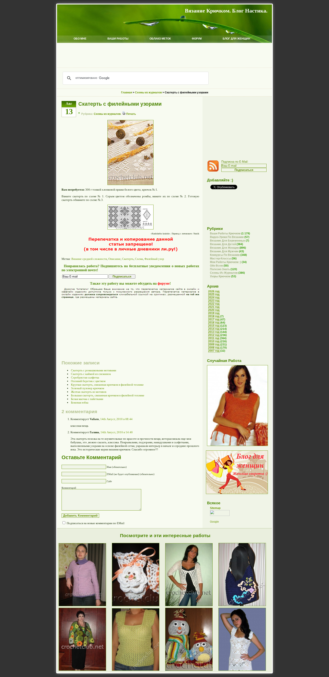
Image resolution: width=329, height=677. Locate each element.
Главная (126, 92)
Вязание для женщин (224, 247)
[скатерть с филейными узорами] (130, 184)
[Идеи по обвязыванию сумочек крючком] (245, 606)
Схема (139, 259)
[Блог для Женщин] (237, 493)
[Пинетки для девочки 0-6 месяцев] (138, 606)
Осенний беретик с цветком (88, 381)
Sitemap (215, 508)
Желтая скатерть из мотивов (88, 391)
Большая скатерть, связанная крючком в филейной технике (107, 395)
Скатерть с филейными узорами (120, 104)
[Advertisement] (164, 55)
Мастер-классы (220, 258)
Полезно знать (220, 269)
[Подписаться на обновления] (214, 170)
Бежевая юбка (79, 402)
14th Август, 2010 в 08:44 (116, 419)
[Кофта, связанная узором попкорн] (85, 606)
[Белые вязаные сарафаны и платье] (245, 670)
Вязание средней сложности (89, 259)
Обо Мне (80, 38)
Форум (197, 38)
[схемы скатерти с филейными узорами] (130, 228)
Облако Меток (160, 38)
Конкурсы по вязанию (225, 255)
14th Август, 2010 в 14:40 (116, 432)
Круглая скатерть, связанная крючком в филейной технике (107, 384)
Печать (131, 114)
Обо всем (216, 265)
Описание (114, 259)
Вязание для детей (223, 244)
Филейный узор (154, 259)
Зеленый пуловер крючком (87, 388)
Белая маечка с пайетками (87, 399)
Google (214, 521)
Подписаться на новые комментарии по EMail (95, 523)
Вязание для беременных (227, 240)
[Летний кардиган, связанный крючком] (191, 606)
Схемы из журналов (107, 114)
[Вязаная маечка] (138, 670)
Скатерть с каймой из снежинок (91, 374)
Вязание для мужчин (224, 251)
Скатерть (128, 259)
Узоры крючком (220, 276)
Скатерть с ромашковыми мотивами (93, 370)
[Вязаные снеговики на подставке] (191, 670)
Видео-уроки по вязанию (227, 237)
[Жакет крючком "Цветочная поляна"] (85, 670)
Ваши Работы (117, 38)
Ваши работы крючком (225, 233)
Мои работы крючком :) (225, 262)
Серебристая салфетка (85, 377)
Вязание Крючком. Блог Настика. (226, 11)
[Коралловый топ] (237, 445)
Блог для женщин (236, 38)
